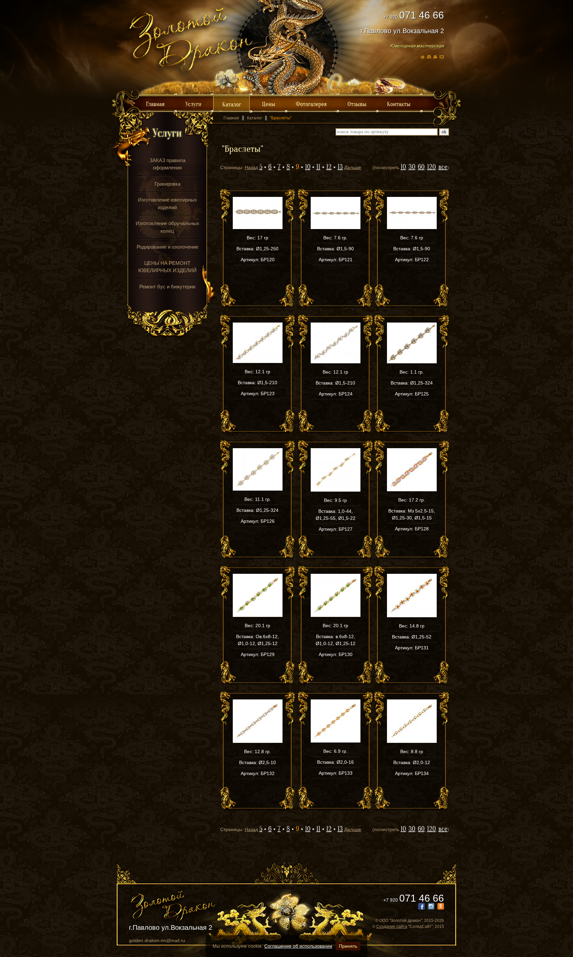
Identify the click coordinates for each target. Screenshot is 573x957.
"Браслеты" (280, 118)
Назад (251, 167)
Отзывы (357, 104)
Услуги (193, 104)
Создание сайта (391, 926)
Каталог (231, 104)
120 (431, 167)
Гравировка (167, 184)
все (442, 167)
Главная (155, 104)
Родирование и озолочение (167, 247)
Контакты (399, 104)
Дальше (352, 167)
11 (318, 167)
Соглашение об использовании (298, 946)
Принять (348, 946)
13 (340, 167)
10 (307, 167)
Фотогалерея (311, 104)
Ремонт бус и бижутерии (167, 286)
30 (412, 167)
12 (329, 167)
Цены (268, 104)
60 (421, 167)
